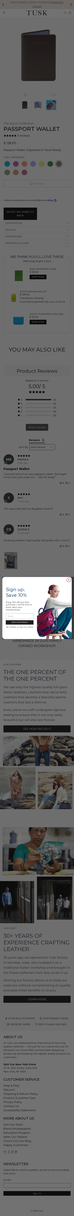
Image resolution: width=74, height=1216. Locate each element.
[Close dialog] (69, 580)
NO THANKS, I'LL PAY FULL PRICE (19, 627)
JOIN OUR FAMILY (19, 622)
